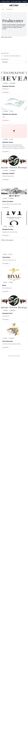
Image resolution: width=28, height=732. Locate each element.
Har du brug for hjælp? (16, 1)
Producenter (9, 9)
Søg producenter (5, 53)
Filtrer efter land (4, 59)
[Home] (3, 9)
